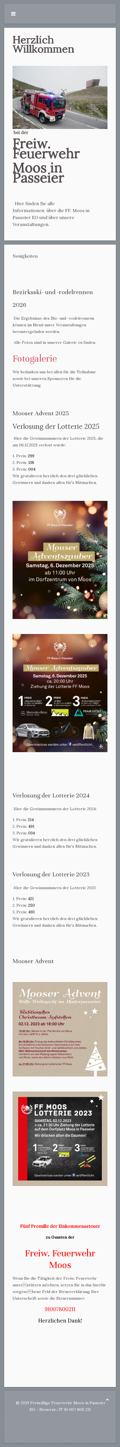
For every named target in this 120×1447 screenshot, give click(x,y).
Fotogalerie (35, 358)
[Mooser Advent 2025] (60, 560)
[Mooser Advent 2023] (60, 1029)
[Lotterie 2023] (60, 1139)
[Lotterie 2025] (60, 693)
